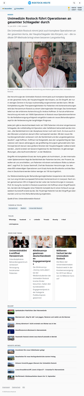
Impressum (6, 387)
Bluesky (55, 220)
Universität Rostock (35, 208)
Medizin (23, 208)
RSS (24, 387)
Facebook (23, 220)
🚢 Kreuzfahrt (19, 9)
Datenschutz (16, 387)
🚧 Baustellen (7, 9)
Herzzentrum (13, 208)
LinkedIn (37, 220)
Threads (46, 220)
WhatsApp (12, 220)
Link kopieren (13, 224)
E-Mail (64, 220)
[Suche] (74, 3)
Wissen (10, 15)
